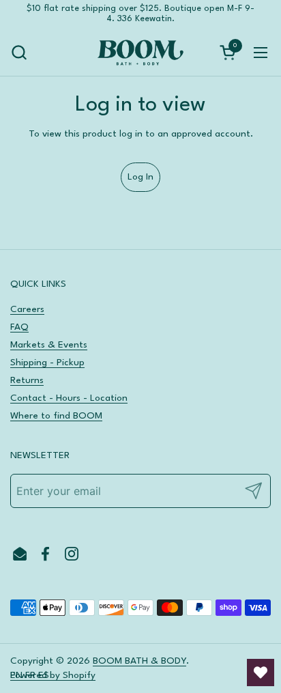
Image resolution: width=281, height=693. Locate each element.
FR (30, 675)
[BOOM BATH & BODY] (140, 52)
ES (43, 675)
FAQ (19, 327)
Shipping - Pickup (47, 362)
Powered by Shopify (52, 675)
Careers (27, 309)
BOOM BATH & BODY (139, 661)
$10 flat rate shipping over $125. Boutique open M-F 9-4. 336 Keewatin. (140, 13)
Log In (140, 177)
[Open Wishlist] (260, 672)
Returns (27, 380)
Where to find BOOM (56, 416)
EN (16, 675)
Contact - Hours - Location (69, 398)
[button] (18, 52)
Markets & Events (48, 345)
